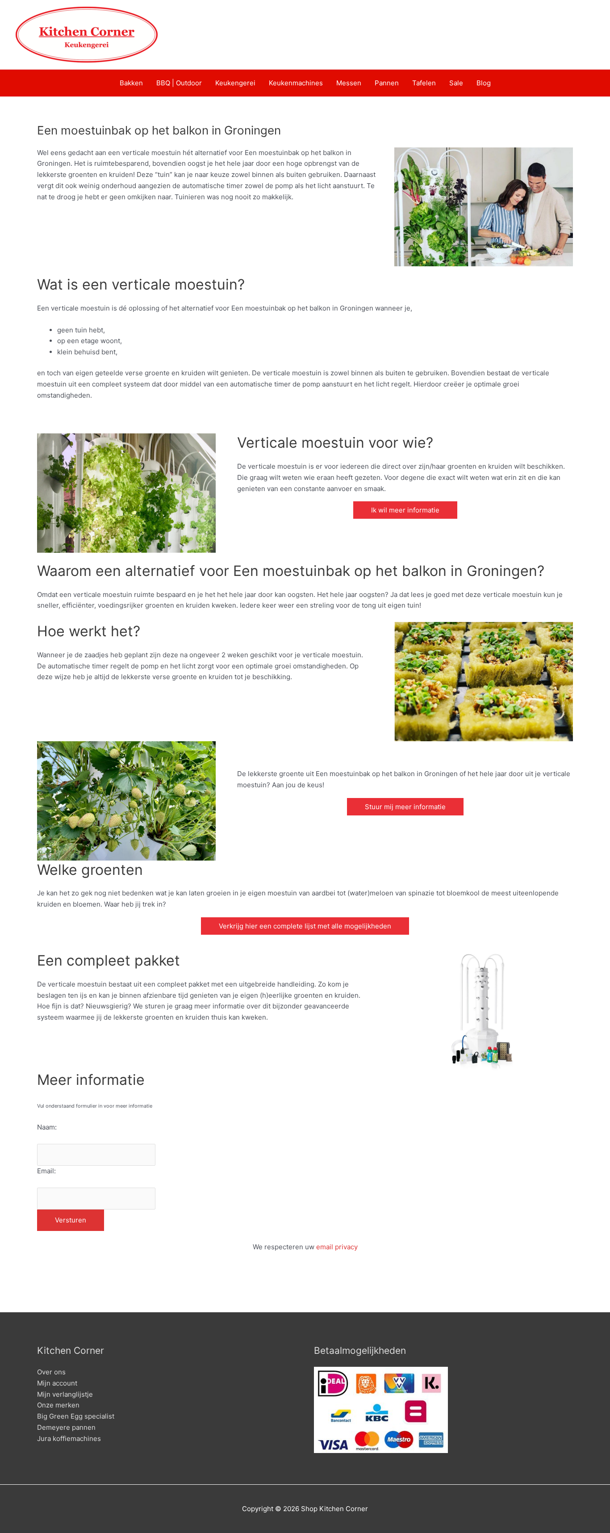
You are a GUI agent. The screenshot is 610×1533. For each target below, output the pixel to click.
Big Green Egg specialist (75, 1416)
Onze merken (58, 1405)
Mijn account (57, 1383)
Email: (46, 1171)
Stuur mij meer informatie (405, 806)
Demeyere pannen (66, 1427)
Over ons (51, 1372)
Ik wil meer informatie (405, 510)
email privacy (337, 1247)
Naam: (47, 1127)
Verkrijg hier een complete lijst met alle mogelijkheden (305, 926)
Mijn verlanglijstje (65, 1394)
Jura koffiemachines (69, 1438)
